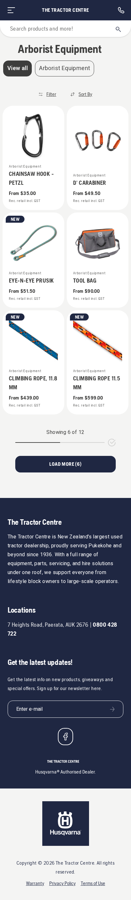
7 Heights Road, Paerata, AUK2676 (48, 624)
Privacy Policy (62, 883)
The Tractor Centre (65, 10)
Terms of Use (93, 883)
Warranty (35, 883)
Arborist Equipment (64, 68)
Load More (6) (65, 464)
